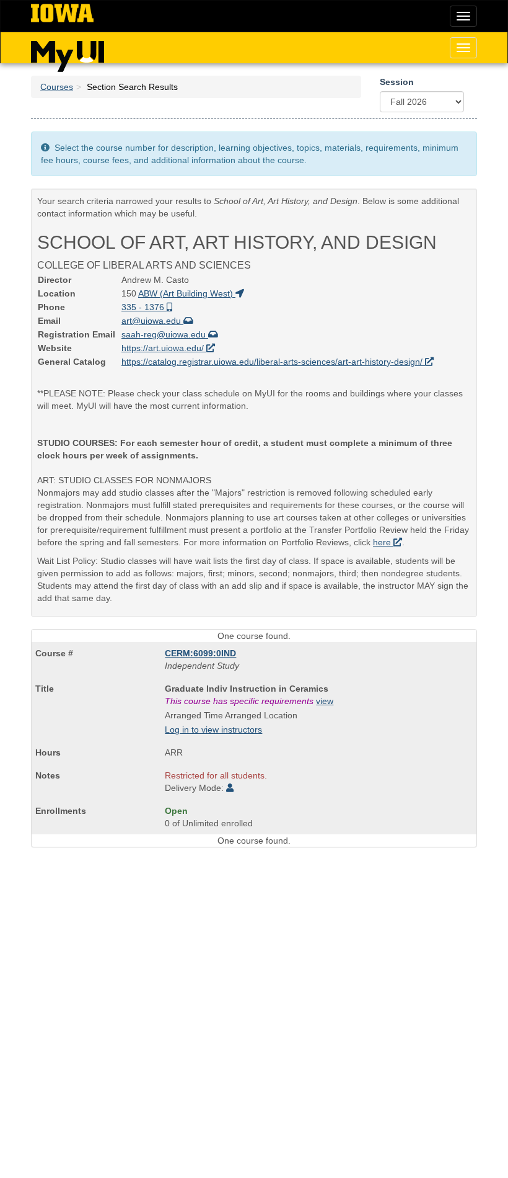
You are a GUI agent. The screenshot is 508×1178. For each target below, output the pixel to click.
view (324, 701)
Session (397, 82)
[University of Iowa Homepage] (62, 14)
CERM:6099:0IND (200, 653)
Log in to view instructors (213, 729)
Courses (56, 87)
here (383, 542)
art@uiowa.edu (152, 321)
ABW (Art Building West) (186, 293)
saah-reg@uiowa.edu (164, 334)
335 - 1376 (144, 307)
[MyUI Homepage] (67, 52)
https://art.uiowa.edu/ (163, 348)
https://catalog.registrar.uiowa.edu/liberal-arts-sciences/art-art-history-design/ (273, 362)
